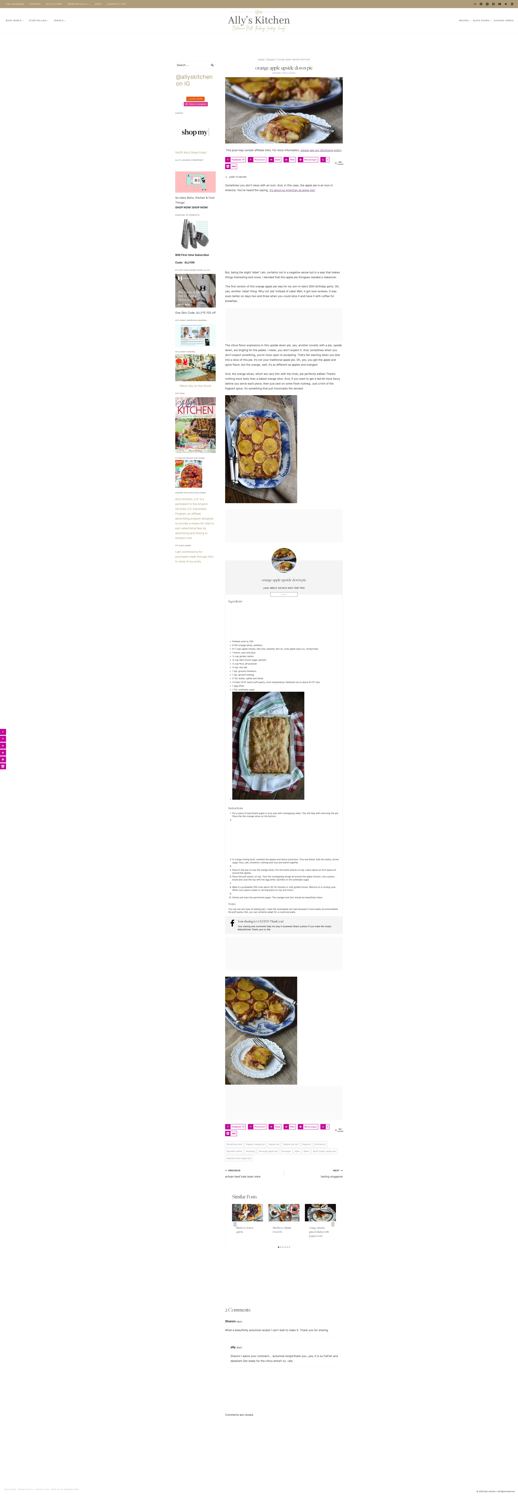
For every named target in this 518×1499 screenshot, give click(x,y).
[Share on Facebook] (3, 732)
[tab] (278, 1247)
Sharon (230, 1321)
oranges (286, 1151)
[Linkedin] (512, 4)
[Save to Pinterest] (3, 739)
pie (297, 1151)
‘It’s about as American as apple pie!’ (292, 190)
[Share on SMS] (3, 766)
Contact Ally (42, 1489)
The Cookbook (15, 4)
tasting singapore (332, 1173)
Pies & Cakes (289, 73)
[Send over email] (3, 746)
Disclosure (10, 1489)
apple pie (274, 1144)
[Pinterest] (493, 4)
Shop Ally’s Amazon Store (65, 1489)
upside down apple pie (239, 1158)
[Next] (332, 1224)
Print (284, 594)
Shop (98, 4)
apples (306, 1144)
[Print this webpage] (3, 753)
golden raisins (234, 1151)
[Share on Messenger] (3, 759)
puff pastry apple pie (324, 1151)
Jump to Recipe (237, 177)
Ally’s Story (54, 4)
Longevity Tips (116, 4)
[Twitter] (506, 4)
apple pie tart (291, 1144)
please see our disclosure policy (321, 150)
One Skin (181, 312)
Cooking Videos (504, 20)
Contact (35, 4)
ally (233, 1347)
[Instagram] (487, 4)
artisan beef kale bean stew (242, 1173)
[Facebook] (481, 4)
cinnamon (320, 1144)
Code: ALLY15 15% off (202, 312)
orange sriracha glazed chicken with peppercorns (319, 1231)
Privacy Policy (25, 1489)
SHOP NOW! (183, 207)
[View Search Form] (475, 4)
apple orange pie (255, 1144)
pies (306, 1151)
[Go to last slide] (235, 1224)
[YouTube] (499, 4)
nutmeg (250, 1151)
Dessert (276, 73)
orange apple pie (268, 1151)
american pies (234, 1144)
